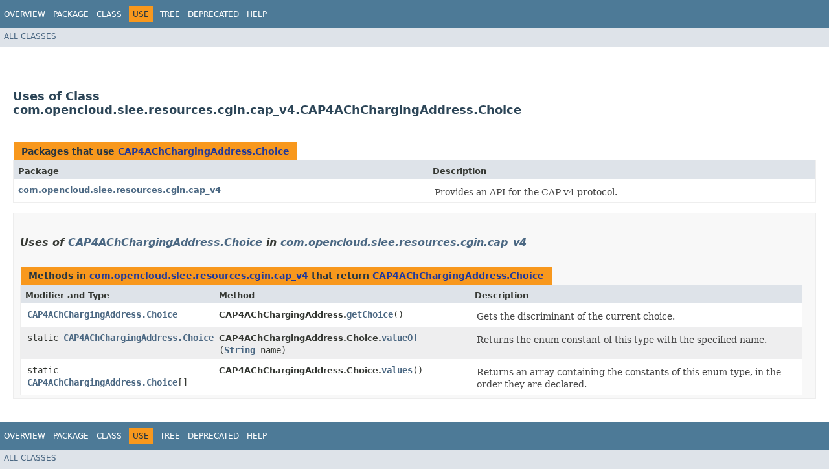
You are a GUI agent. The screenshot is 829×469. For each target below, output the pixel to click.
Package (71, 14)
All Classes (30, 36)
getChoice (369, 314)
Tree (170, 14)
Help (257, 14)
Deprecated (213, 14)
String (239, 350)
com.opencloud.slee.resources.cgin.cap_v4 (119, 190)
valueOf (399, 338)
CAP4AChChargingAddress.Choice (204, 151)
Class (109, 14)
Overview (24, 14)
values (397, 370)
